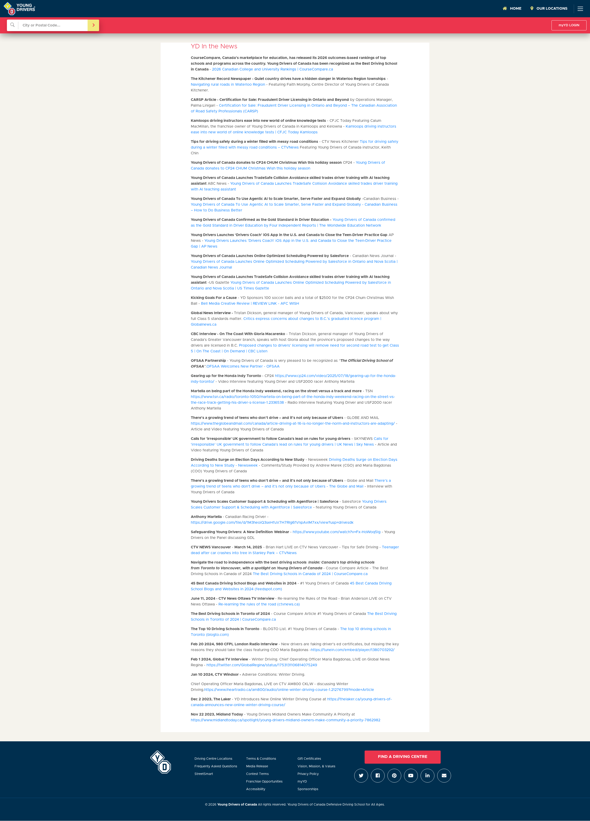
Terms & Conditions (261, 758)
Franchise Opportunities (264, 781)
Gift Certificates (309, 758)
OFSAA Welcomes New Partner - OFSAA (243, 366)
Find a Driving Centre (402, 757)
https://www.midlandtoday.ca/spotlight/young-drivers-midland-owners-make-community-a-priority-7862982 (285, 720)
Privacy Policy (308, 774)
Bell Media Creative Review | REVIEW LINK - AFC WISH (250, 303)
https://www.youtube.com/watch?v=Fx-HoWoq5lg (337, 532)
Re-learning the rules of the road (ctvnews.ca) (259, 604)
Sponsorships (308, 789)
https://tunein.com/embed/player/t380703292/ (353, 650)
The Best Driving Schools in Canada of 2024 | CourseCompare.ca (310, 574)
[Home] (19, 8)
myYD (302, 781)
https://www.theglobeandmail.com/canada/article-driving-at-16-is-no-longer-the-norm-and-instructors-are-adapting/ (293, 423)
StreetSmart (204, 774)
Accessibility (255, 789)
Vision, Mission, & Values (316, 766)
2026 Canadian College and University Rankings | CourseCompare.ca (272, 69)
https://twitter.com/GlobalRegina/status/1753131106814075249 (261, 665)
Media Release (257, 766)
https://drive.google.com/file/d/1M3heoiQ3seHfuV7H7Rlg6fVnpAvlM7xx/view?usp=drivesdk (272, 522)
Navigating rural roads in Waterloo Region (228, 84)
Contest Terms (257, 774)
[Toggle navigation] (580, 8)
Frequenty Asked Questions (216, 766)
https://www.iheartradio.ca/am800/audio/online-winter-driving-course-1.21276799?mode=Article (289, 690)
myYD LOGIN (569, 25)
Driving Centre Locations (213, 758)
